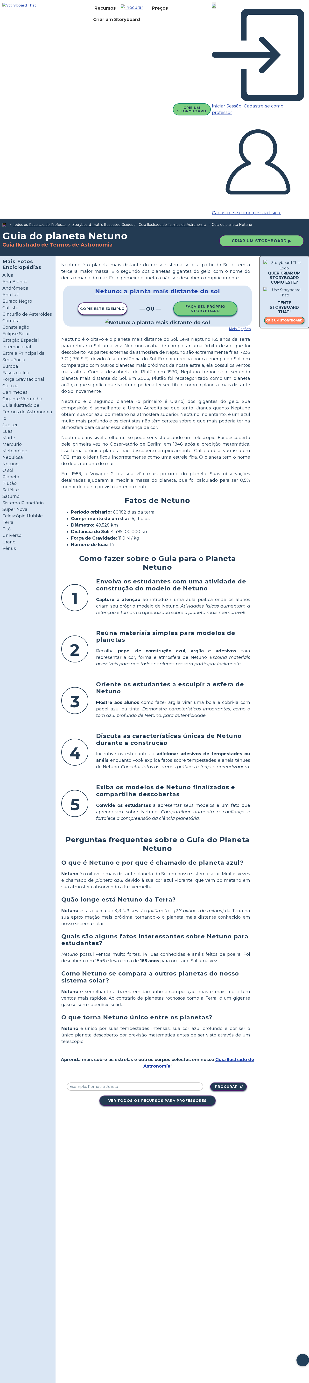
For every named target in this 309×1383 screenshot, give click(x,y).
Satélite (10, 490)
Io (4, 418)
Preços (160, 8)
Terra (8, 522)
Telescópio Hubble (22, 516)
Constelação (15, 327)
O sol (7, 470)
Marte (8, 438)
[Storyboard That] (19, 5)
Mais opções (240, 329)
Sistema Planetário (23, 503)
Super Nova (15, 509)
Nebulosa (12, 457)
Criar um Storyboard (116, 19)
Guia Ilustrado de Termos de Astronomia (172, 224)
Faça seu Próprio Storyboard (205, 308)
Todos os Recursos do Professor (40, 224)
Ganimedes (15, 392)
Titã (6, 529)
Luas (7, 431)
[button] (134, 8)
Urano (8, 542)
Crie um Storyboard (191, 109)
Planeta (10, 477)
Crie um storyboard (284, 320)
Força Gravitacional (23, 379)
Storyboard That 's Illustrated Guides (102, 224)
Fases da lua (15, 372)
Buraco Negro (17, 301)
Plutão (9, 483)
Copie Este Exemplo (102, 309)
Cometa (11, 320)
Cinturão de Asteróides (27, 314)
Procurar (226, 1086)
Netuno (10, 464)
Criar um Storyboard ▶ (261, 241)
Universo (11, 535)
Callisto (10, 307)
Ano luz (10, 294)
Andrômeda (15, 288)
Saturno (11, 496)
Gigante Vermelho (22, 398)
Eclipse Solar (16, 333)
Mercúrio (12, 444)
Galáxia (10, 385)
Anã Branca (15, 281)
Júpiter (10, 425)
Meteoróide (14, 451)
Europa (10, 366)
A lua (8, 275)
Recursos (105, 8)
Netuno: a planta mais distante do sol (157, 291)
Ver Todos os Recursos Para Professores (157, 1100)
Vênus (9, 548)
